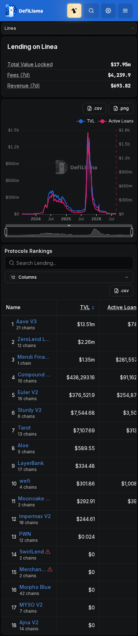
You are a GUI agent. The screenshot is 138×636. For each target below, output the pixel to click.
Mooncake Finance (35, 498)
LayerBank (31, 463)
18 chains (28, 522)
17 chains (27, 469)
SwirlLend (31, 552)
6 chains (26, 416)
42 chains (29, 593)
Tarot (24, 428)
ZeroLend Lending (34, 339)
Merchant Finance (32, 569)
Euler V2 (28, 392)
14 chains (29, 628)
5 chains (26, 451)
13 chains (27, 434)
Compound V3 (35, 374)
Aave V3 (26, 321)
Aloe (23, 445)
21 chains (25, 327)
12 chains (26, 345)
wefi (24, 481)
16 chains (27, 398)
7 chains (28, 611)
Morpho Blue (35, 587)
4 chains (28, 487)
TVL (85, 307)
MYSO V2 (31, 605)
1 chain (24, 363)
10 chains (27, 381)
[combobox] (108, 11)
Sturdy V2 (30, 410)
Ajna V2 (29, 622)
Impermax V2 (35, 516)
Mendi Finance (34, 357)
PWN (25, 534)
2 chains (26, 504)
